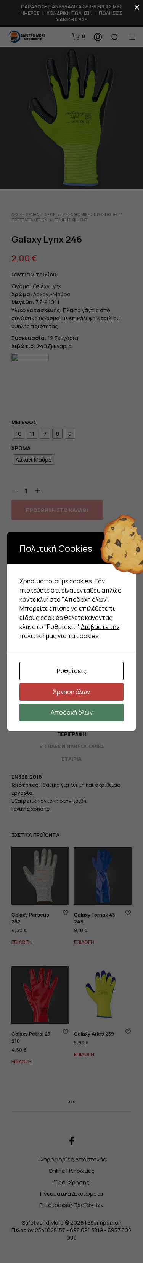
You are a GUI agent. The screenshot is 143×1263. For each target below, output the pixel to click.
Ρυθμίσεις (72, 671)
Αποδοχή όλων (72, 712)
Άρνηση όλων (71, 692)
